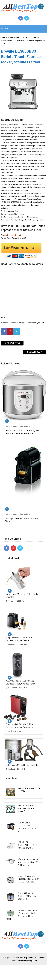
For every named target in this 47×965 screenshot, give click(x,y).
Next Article (33, 352)
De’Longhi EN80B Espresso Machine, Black (22, 520)
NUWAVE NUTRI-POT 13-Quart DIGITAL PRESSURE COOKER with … (28, 827)
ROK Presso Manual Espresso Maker (22, 765)
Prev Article (13, 343)
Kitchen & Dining (23, 426)
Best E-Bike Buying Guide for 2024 (28, 789)
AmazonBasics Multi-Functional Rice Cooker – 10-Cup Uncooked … (29, 879)
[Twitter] (20, 548)
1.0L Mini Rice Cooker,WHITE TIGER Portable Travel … (27, 845)
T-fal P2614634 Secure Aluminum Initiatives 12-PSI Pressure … (28, 862)
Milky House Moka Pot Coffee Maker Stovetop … (22, 595)
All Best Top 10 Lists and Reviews (31, 957)
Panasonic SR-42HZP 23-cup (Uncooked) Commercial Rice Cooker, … (21, 914)
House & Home (11, 426)
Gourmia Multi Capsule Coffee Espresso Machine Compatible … (20, 725)
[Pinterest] (13, 548)
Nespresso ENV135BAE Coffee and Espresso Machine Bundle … (22, 639)
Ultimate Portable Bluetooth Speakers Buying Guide (26, 808)
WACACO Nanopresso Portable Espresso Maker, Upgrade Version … (22, 682)
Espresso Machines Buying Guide (32, 323)
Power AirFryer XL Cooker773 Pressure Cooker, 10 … (26, 896)
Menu (6, 29)
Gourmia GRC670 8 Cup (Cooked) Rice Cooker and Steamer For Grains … (22, 432)
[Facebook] (6, 548)
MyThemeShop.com (28, 960)
